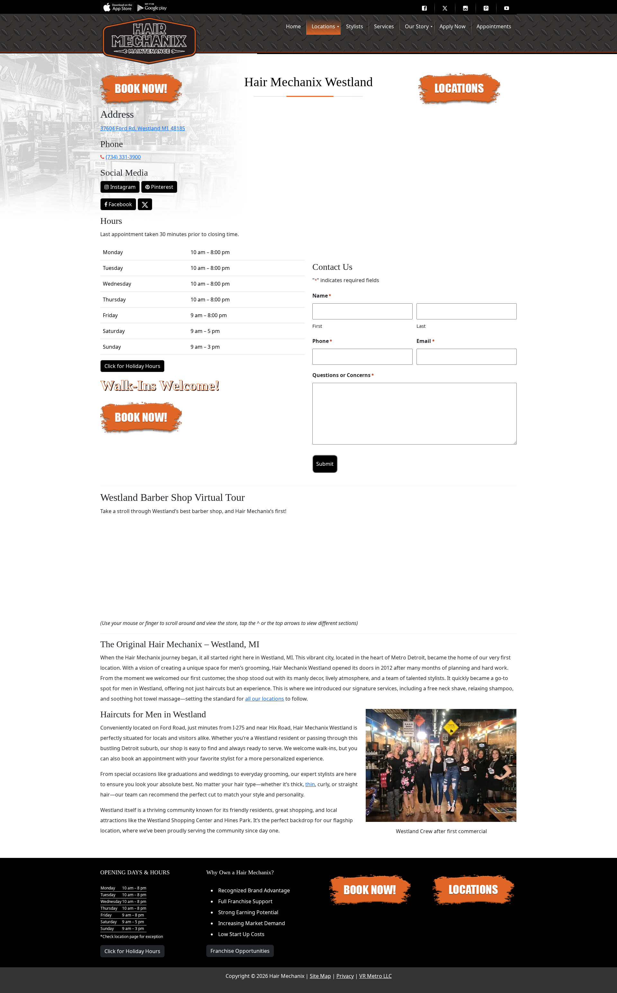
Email (425, 341)
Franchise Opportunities (240, 950)
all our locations (264, 698)
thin (310, 784)
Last (420, 326)
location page (126, 936)
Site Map (320, 975)
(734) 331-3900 (123, 157)
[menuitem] (424, 8)
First (317, 326)
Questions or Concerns (343, 375)
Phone (322, 341)
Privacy (345, 975)
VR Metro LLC (375, 975)
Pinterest (161, 186)
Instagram (122, 186)
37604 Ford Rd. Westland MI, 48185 (142, 128)
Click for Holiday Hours (132, 366)
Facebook (119, 204)
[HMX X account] (145, 204)
